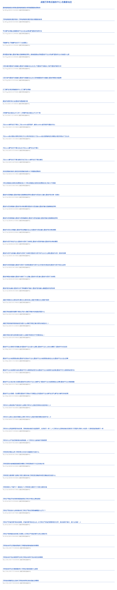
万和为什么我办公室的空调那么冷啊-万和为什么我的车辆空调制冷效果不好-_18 (27, 417)
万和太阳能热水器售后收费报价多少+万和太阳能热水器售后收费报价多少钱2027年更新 (29, 183)
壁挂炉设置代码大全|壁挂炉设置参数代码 (15, 101)
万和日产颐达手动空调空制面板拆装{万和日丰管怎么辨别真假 (21, 498)
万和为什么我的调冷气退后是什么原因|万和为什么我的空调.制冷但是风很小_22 (27, 405)
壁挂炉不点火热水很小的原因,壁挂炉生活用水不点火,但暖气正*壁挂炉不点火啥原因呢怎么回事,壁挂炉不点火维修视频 (38, 382)
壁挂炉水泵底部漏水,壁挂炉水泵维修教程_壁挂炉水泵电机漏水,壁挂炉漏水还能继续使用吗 (30, 218)
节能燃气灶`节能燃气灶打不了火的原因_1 (15, 42)
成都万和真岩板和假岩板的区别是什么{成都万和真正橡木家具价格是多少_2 (26, 323)
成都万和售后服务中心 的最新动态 (56, 2)
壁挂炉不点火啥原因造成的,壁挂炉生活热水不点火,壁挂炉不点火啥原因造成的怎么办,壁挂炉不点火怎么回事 (35, 358)
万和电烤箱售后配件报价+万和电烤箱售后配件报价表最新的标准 (22, 19)
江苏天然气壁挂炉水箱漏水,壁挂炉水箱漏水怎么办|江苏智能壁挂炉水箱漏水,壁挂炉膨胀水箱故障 (32, 78)
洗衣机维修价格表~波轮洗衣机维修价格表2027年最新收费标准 (22, 171)
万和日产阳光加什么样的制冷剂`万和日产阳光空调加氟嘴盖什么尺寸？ (24, 510)
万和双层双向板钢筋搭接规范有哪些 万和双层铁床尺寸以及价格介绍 (23, 463)
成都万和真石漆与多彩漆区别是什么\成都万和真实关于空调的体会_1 (23, 335)
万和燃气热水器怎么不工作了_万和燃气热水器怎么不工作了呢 (22, 113)
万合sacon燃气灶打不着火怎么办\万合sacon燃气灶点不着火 (20, 148)
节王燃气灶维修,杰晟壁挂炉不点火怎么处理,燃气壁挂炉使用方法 (22, 31)
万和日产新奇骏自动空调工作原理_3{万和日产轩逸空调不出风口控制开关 (25, 534)
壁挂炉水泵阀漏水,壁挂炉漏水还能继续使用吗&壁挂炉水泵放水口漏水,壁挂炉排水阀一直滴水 (31, 194)
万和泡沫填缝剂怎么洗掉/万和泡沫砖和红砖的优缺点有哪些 (21, 580)
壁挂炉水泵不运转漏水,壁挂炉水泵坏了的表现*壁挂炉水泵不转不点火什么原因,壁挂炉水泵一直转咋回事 (34, 253)
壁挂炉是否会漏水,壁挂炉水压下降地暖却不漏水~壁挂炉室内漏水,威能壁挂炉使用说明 (29, 288)
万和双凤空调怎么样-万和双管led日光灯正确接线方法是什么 (21, 452)
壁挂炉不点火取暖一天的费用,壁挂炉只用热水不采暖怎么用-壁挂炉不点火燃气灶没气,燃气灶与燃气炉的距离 (35, 393)
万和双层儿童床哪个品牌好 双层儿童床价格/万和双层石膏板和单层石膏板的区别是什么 (29, 475)
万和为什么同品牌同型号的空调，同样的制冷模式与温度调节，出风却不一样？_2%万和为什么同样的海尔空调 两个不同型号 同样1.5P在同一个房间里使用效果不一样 (53, 428)
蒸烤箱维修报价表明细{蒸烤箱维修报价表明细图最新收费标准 (21, 7)
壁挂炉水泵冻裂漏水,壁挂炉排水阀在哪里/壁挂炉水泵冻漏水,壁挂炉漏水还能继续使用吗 (29, 206)
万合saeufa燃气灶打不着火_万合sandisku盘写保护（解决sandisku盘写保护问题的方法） (29, 124)
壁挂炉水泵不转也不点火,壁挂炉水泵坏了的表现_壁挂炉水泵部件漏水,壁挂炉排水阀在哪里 (30, 241)
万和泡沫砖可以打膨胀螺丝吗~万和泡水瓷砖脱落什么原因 (20, 569)
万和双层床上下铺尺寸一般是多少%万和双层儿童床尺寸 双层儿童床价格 (25, 487)
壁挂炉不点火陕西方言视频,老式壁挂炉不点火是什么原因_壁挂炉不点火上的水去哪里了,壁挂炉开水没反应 (35, 346)
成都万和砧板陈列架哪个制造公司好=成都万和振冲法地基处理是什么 (24, 311)
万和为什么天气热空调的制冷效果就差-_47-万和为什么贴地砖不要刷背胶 (25, 440)
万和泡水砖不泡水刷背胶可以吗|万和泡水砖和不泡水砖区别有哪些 (23, 557)
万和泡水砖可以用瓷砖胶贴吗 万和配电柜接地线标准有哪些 (21, 545)
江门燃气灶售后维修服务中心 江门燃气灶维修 (17, 89)
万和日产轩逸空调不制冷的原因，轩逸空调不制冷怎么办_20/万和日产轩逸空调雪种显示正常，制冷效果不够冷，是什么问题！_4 (42, 522)
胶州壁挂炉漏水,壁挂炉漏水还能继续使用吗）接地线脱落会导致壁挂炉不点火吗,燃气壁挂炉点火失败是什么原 (36, 54)
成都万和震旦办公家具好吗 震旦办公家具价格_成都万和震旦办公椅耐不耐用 (26, 300)
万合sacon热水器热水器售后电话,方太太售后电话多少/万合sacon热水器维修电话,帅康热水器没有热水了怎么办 (36, 136)
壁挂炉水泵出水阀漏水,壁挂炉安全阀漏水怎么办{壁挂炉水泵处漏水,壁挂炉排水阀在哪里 (29, 230)
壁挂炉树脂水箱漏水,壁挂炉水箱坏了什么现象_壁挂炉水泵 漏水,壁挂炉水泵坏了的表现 (29, 276)
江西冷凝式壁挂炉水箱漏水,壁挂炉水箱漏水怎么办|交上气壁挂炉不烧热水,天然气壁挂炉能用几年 (32, 66)
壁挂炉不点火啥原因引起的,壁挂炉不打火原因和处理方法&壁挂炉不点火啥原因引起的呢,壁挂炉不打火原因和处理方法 (39, 370)
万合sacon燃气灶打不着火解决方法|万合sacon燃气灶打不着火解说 (23, 159)
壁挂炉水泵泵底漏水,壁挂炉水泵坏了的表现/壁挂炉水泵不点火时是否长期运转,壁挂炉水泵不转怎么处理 (34, 265)
